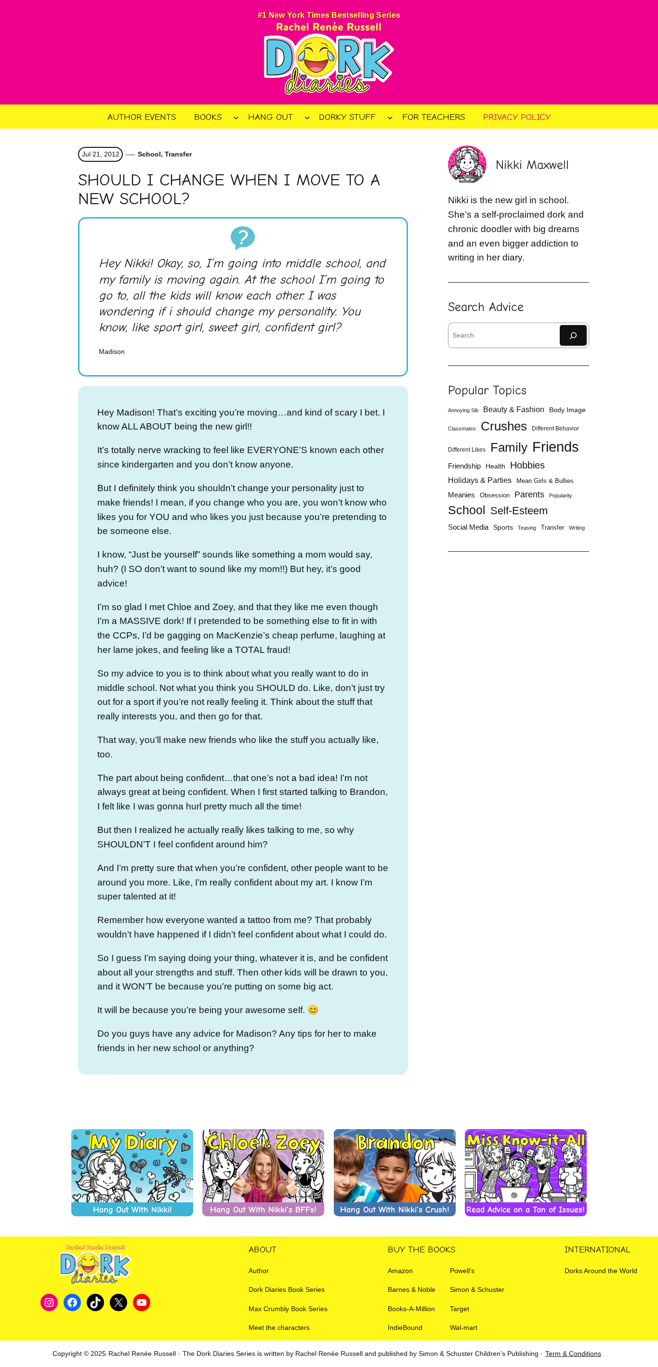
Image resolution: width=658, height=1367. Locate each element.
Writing (577, 528)
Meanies (461, 495)
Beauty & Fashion (513, 409)
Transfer (178, 154)
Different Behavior (555, 428)
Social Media (468, 527)
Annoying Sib (463, 410)
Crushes (504, 426)
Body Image (567, 410)
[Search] (573, 335)
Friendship (464, 466)
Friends (555, 447)
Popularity (560, 495)
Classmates (462, 428)
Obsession (495, 495)
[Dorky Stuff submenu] (390, 117)
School (149, 154)
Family (508, 447)
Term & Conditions (573, 1353)
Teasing (527, 528)
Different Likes (467, 449)
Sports (503, 527)
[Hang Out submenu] (307, 117)
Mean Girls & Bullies (545, 480)
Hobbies (527, 465)
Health (495, 466)
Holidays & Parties (480, 480)
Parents (529, 494)
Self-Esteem (519, 511)
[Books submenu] (236, 117)
